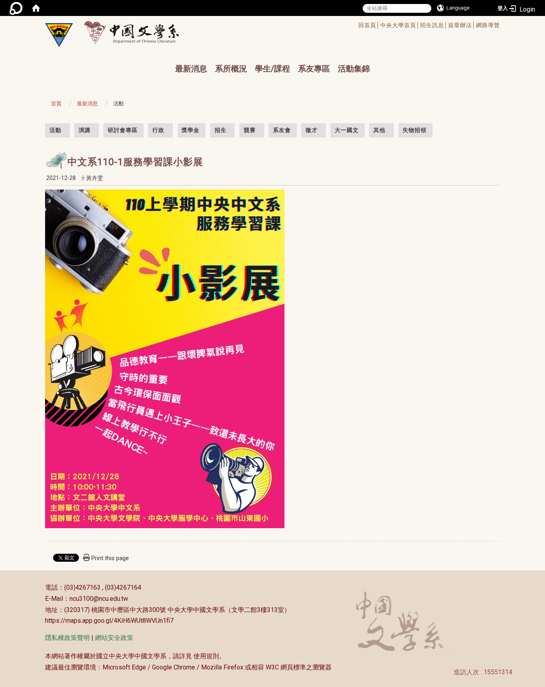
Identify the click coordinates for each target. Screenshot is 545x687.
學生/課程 (272, 68)
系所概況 (231, 68)
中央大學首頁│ (400, 25)
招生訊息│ (434, 25)
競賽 (250, 130)
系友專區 (314, 68)
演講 (85, 130)
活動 (55, 130)
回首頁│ (369, 25)
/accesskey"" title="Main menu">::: (246, 26)
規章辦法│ (462, 25)
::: (41, 127)
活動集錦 (354, 68)
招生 (221, 130)
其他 (379, 130)
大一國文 (347, 130)
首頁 (56, 104)
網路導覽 (488, 25)
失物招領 (415, 130)
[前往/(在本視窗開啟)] (139, 32)
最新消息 (191, 68)
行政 (158, 130)
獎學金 (190, 130)
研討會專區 (123, 130)
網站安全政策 (114, 638)
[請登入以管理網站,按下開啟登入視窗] (16, 8)
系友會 (282, 130)
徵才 (312, 130)
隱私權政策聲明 (67, 638)
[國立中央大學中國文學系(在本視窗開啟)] (59, 35)
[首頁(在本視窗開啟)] (36, 8)
